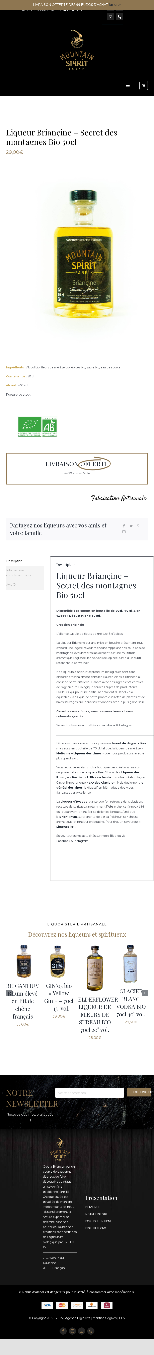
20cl (119, 611)
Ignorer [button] (115, 5)
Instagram (126, 725)
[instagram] (72, 1347)
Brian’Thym (68, 817)
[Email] (124, 532)
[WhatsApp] (138, 526)
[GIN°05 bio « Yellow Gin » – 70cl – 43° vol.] (95, 961)
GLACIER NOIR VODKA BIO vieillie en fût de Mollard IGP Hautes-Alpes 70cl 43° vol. (22, 1019)
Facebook (108, 725)
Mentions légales (105, 1334)
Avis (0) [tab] (11, 584)
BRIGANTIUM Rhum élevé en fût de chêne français (59, 1001)
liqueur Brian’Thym (100, 772)
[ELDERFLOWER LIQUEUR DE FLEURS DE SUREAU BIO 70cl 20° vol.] (131, 968)
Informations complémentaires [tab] (18, 572)
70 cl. (128, 611)
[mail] (110, 16)
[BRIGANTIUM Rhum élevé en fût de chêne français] (59, 961)
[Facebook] (124, 526)
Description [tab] (14, 561)
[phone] (119, 16)
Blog (113, 836)
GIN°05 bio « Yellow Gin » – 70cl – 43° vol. (94, 997)
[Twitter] (131, 526)
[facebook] (63, 1347)
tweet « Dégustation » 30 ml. (78, 616)
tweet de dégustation (129, 743)
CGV (122, 1334)
